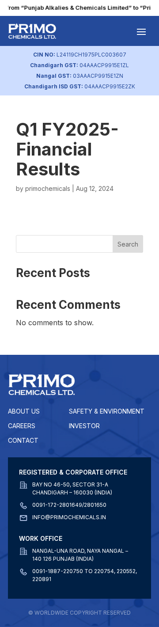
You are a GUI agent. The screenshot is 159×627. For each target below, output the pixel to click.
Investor (84, 425)
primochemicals (47, 188)
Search (127, 244)
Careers (21, 425)
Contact (23, 440)
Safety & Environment (106, 411)
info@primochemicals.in (69, 517)
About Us (24, 411)
